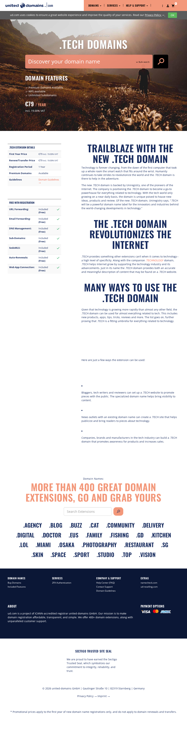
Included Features (17, 586)
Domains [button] (94, 5)
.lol (23, 545)
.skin (37, 554)
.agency (32, 525)
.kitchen (161, 535)
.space (58, 554)
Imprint (104, 696)
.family (94, 535)
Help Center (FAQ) (105, 582)
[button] (162, 5)
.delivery (153, 525)
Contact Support (104, 586)
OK (172, 15)
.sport (81, 554)
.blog (55, 525)
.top (127, 554)
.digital (25, 535)
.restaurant (139, 545)
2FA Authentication (61, 582)
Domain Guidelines (106, 590)
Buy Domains (14, 582)
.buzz (76, 525)
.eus (73, 535)
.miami (43, 545)
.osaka (66, 545)
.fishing (119, 535)
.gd (140, 535)
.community (120, 525)
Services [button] (112, 5)
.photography (99, 545)
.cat (94, 525)
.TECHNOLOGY (154, 260)
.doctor (51, 535)
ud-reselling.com (149, 586)
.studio (105, 554)
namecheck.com (149, 582)
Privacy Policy (154, 15)
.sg (164, 545)
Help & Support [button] (136, 5)
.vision (147, 554)
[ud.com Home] (32, 5)
